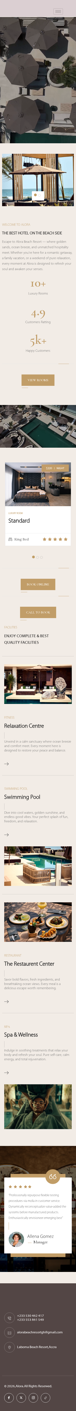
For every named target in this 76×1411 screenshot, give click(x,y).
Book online (38, 584)
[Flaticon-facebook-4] (9, 1398)
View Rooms (38, 380)
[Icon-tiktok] (45, 1398)
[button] (35, 195)
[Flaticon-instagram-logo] (33, 1398)
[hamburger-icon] (58, 11)
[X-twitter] (21, 1398)
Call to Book (38, 612)
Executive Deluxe (28, 521)
